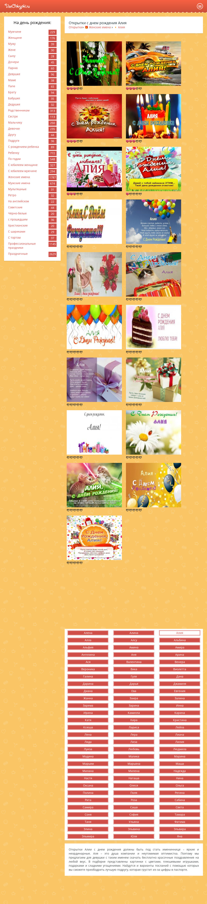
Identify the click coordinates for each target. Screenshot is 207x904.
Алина (134, 633)
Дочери (13, 62)
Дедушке (14, 104)
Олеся (134, 785)
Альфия (88, 647)
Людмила (179, 749)
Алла (88, 640)
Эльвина (134, 829)
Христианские (18, 225)
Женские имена (19, 177)
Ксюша (88, 727)
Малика (134, 756)
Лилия (179, 742)
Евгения (179, 691)
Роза (134, 800)
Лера (133, 734)
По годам (14, 159)
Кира (133, 720)
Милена (133, 771)
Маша (180, 764)
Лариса (134, 727)
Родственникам (19, 110)
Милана (88, 771)
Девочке (14, 128)
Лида (88, 742)
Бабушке (14, 98)
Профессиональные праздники (22, 246)
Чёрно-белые (17, 213)
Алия (179, 633)
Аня (133, 655)
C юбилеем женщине (23, 165)
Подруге (13, 141)
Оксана (88, 785)
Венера (180, 662)
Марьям (88, 764)
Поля (133, 793)
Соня (88, 814)
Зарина (134, 705)
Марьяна (134, 764)
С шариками (16, 231)
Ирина (88, 713)
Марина (179, 756)
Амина (133, 647)
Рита (88, 800)
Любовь (133, 749)
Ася (88, 662)
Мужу (12, 44)
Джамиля (179, 684)
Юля (134, 836)
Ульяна (134, 822)
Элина (88, 829)
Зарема (88, 705)
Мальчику (15, 122)
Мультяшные (17, 189)
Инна (180, 705)
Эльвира (180, 829)
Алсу (134, 640)
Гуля (134, 676)
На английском (18, 201)
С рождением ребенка (23, 147)
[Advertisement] (134, 596)
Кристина (180, 720)
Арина (179, 655)
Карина (179, 713)
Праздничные (18, 254)
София (133, 814)
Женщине (15, 38)
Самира (88, 807)
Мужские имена (19, 183)
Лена (88, 734)
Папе (11, 86)
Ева (133, 691)
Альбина (180, 640)
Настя (88, 778)
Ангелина (88, 655)
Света (180, 807)
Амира (179, 647)
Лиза (133, 742)
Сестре (13, 116)
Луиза (88, 749)
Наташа (134, 778)
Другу (12, 134)
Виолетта (179, 669)
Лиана (179, 734)
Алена (88, 633)
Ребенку (13, 153)
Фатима (179, 822)
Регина (180, 793)
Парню (13, 68)
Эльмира (88, 836)
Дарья (134, 684)
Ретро (12, 195)
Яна (179, 836)
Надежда (180, 771)
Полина (88, 793)
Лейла (179, 727)
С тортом (14, 237)
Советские (15, 207)
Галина (88, 676)
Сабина (180, 800)
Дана (179, 676)
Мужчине (14, 32)
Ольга (180, 785)
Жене (12, 50)
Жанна (88, 698)
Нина (179, 778)
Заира (134, 698)
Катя (88, 720)
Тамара (180, 814)
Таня (88, 822)
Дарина (88, 684)
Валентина (134, 662)
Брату (12, 92)
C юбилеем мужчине (22, 171)
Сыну (11, 56)
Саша (134, 807)
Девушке (14, 74)
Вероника (88, 669)
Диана (88, 691)
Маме (12, 80)
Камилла (134, 713)
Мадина (88, 756)
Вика (134, 669)
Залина (180, 698)
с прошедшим (17, 219)
